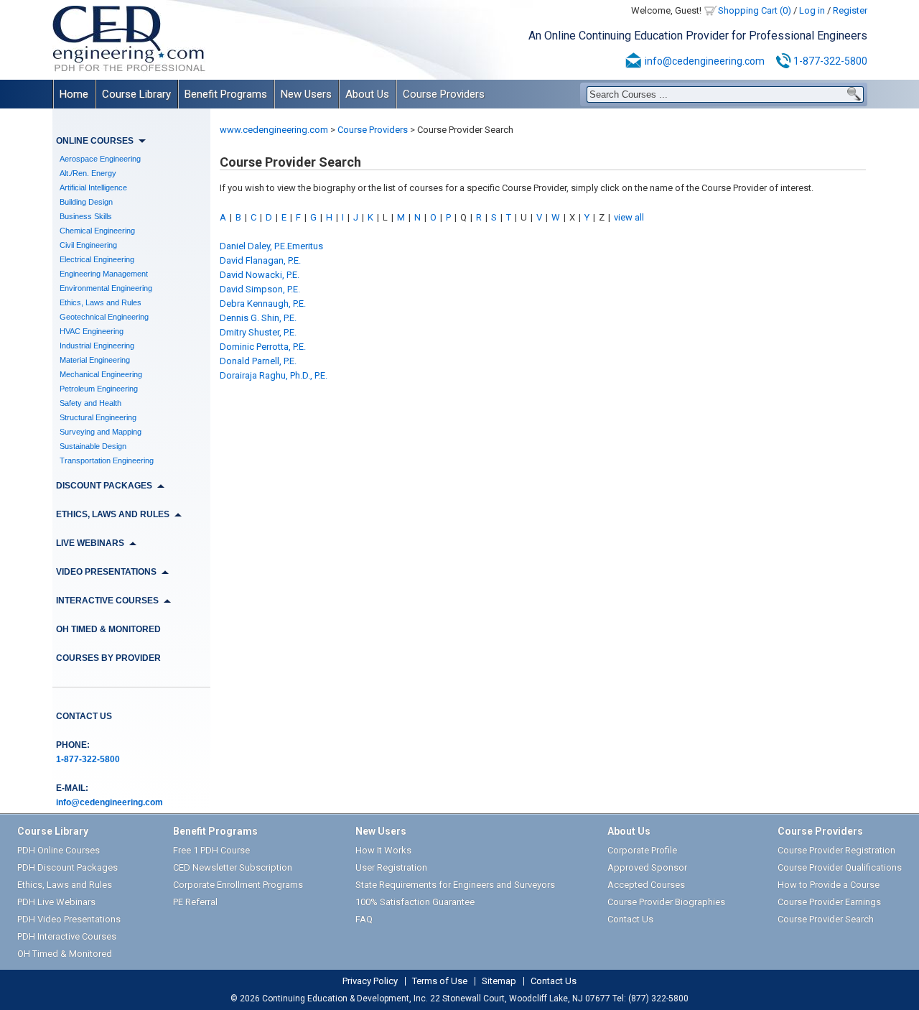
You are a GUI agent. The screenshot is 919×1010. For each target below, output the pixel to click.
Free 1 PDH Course (211, 850)
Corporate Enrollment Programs (238, 884)
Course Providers (444, 94)
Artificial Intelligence (93, 187)
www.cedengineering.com (274, 129)
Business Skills (86, 216)
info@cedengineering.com (705, 61)
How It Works (383, 850)
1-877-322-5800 (830, 61)
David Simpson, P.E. (260, 289)
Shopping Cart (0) (754, 10)
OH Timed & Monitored (108, 629)
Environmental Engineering (106, 288)
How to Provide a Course (829, 884)
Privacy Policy (370, 981)
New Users (306, 94)
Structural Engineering (98, 417)
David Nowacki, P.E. (259, 274)
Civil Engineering (88, 245)
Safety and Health (90, 403)
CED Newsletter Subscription (232, 867)
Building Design (86, 202)
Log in (812, 10)
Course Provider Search (826, 919)
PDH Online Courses (58, 850)
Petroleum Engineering (99, 388)
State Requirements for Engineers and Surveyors (455, 884)
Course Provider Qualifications (840, 867)
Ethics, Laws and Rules (100, 302)
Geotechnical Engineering (104, 316)
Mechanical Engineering (101, 374)
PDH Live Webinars (56, 902)
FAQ (364, 919)
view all (629, 217)
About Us (367, 94)
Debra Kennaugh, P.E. (263, 303)
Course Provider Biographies (666, 902)
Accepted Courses (646, 884)
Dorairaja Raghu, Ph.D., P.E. (273, 375)
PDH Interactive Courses (66, 936)
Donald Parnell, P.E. (258, 361)
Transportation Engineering (107, 460)
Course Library (136, 94)
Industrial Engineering (97, 345)
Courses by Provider (108, 658)
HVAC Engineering (91, 331)
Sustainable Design (93, 446)
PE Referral (195, 902)
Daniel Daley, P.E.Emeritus (271, 246)
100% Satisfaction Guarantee (415, 902)
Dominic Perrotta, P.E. (263, 346)
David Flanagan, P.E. (260, 260)
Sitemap (499, 981)
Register (850, 10)
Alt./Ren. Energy (88, 173)
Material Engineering (95, 360)
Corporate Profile (642, 850)
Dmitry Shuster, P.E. (258, 332)
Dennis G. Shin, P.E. (258, 317)
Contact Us (84, 716)
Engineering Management (104, 273)
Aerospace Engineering (100, 158)
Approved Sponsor (647, 867)
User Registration (391, 867)
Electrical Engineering (97, 259)
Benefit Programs (226, 94)
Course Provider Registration (836, 850)
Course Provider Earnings (829, 902)
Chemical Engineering (97, 230)
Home (74, 94)
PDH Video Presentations (69, 919)
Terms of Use (439, 981)
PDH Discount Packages (67, 867)
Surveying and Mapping (100, 431)
